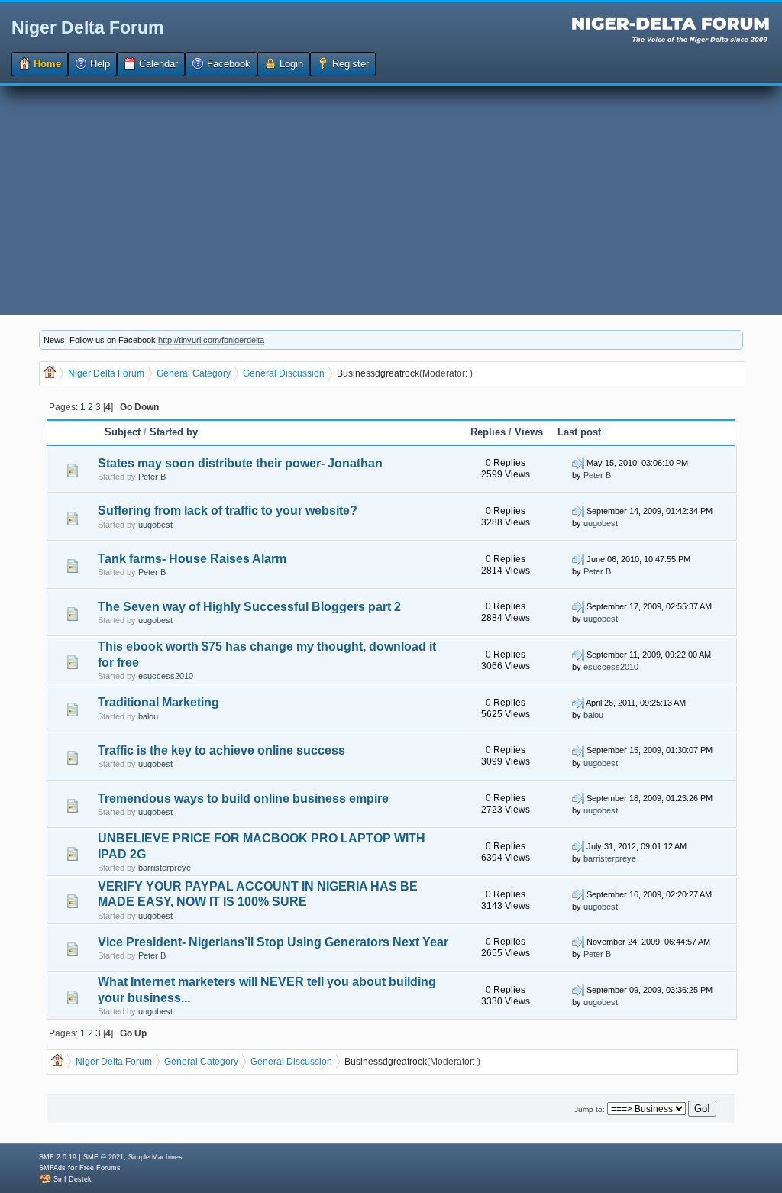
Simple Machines (155, 1157)
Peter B (152, 476)
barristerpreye (164, 867)
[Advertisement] (391, 200)
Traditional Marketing (158, 702)
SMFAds (52, 1168)
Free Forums (100, 1168)
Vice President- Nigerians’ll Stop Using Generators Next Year (273, 942)
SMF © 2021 (103, 1157)
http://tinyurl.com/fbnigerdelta (211, 339)
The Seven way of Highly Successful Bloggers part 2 (249, 606)
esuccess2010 (165, 676)
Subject (124, 432)
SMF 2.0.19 (57, 1157)
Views (529, 432)
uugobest (155, 524)
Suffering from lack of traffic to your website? (227, 510)
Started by (174, 432)
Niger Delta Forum (87, 27)
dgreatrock (397, 373)
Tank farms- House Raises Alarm (192, 558)
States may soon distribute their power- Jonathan (240, 463)
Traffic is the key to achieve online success (221, 750)
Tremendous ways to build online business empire (243, 798)
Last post (579, 432)
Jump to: (589, 1109)
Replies (488, 432)
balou (148, 716)
